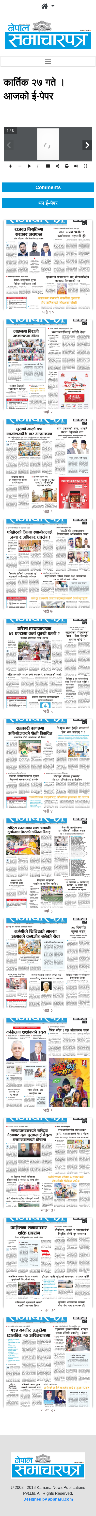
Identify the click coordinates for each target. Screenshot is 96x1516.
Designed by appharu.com (48, 1499)
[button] (48, 6)
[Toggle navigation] (48, 62)
